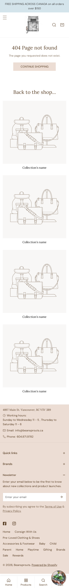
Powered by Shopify (44, 565)
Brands (60, 549)
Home (6, 532)
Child (53, 543)
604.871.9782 (25, 436)
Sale (5, 555)
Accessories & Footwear (19, 543)
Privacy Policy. (12, 511)
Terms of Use (53, 506)
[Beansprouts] (33, 24)
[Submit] (61, 497)
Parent (7, 549)
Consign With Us (25, 532)
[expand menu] (5, 18)
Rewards (18, 555)
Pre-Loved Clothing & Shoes (21, 538)
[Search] (54, 25)
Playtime (33, 549)
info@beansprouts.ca (29, 430)
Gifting (47, 549)
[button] (62, 25)
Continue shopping (34, 66)
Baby (42, 543)
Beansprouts (22, 565)
